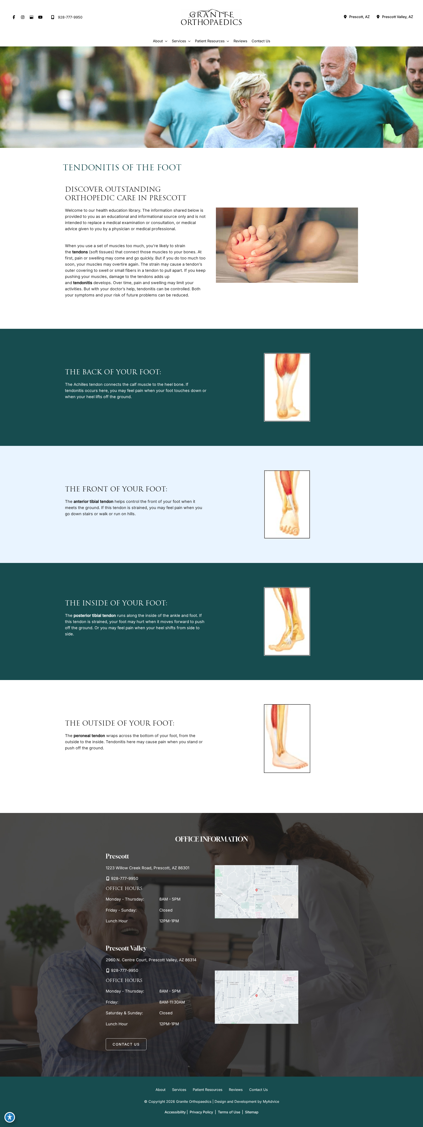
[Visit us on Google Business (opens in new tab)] (31, 17)
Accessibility (175, 1112)
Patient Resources (207, 1090)
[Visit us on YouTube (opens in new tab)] (40, 17)
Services (179, 1090)
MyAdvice (271, 1101)
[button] (126, 1044)
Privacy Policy (201, 1112)
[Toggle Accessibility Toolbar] (9, 1117)
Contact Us (258, 1090)
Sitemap (251, 1112)
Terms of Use (229, 1112)
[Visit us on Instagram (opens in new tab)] (23, 17)
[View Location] (345, 17)
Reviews (236, 1090)
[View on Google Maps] (256, 891)
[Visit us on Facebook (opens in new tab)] (14, 17)
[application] (165, 41)
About (160, 1090)
